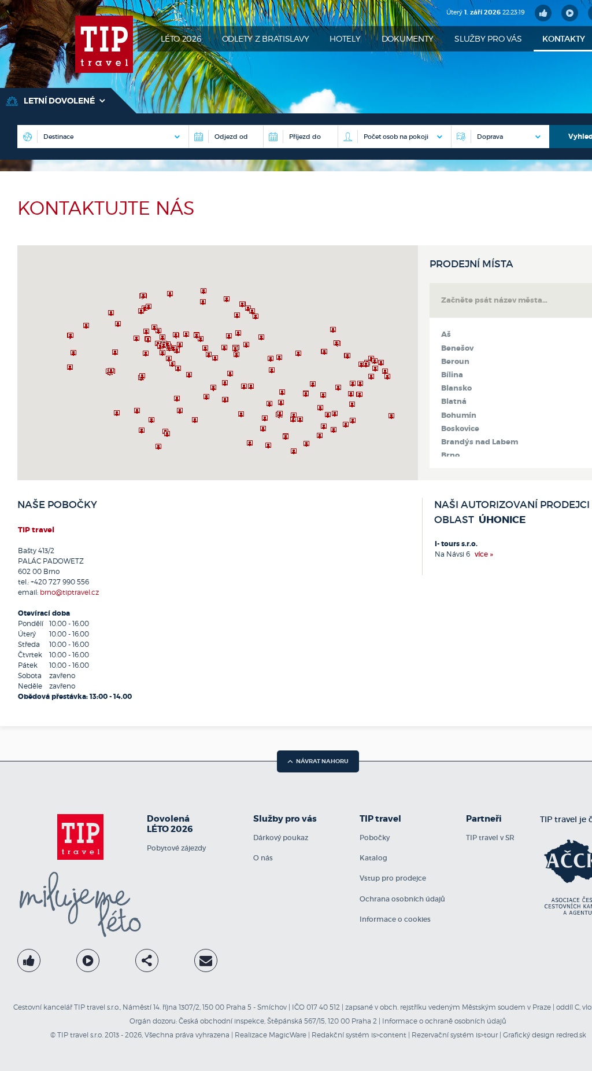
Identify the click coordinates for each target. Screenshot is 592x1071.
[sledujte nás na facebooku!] (543, 13)
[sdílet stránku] (146, 960)
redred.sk (571, 1034)
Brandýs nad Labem (479, 442)
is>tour (487, 1034)
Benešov (457, 348)
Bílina (452, 375)
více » (484, 554)
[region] (217, 362)
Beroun (455, 361)
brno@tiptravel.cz (69, 592)
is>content (388, 1034)
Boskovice (460, 428)
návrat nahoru (322, 761)
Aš (446, 334)
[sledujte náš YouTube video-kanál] (569, 13)
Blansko (456, 388)
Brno (450, 455)
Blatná (454, 401)
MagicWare (287, 1034)
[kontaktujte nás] (205, 960)
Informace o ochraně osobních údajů (444, 1021)
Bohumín (458, 415)
